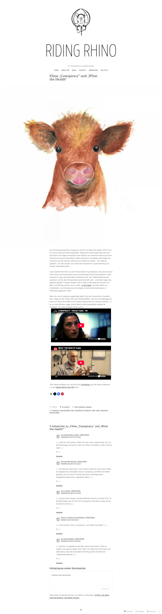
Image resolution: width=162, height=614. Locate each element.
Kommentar (105, 589)
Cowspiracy (55, 410)
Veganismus (104, 410)
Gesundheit (78, 410)
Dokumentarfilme (65, 410)
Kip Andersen (87, 410)
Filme (76, 407)
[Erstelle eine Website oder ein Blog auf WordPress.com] (81, 610)
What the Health (54, 412)
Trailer (93, 410)
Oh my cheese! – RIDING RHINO (71, 491)
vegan (98, 410)
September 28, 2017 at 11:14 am (71, 437)
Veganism (89, 407)
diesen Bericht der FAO (65, 387)
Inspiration (82, 407)
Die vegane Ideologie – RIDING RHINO (72, 539)
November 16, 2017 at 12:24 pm (71, 541)
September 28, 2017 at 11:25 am (71, 493)
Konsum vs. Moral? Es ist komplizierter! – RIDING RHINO (78, 517)
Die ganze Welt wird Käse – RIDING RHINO (74, 461)
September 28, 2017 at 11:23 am (71, 463)
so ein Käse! (86, 285)
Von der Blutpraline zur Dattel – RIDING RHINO (75, 435)
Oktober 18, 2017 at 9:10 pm (70, 519)
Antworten (59, 456)
